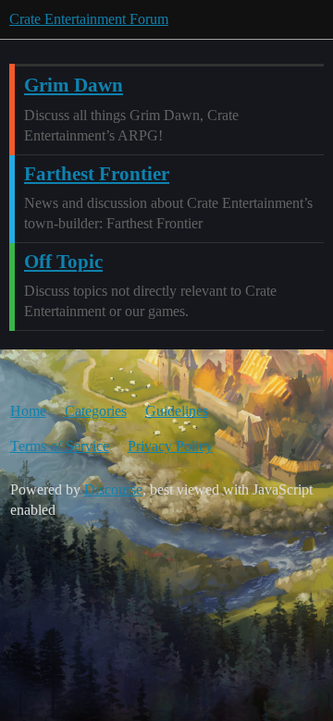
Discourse (113, 489)
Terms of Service (59, 446)
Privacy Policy (170, 446)
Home (28, 411)
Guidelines (176, 411)
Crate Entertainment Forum (88, 19)
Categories (96, 411)
